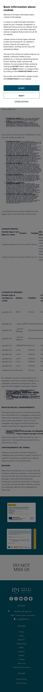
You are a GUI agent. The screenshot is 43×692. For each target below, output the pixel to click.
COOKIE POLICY (12, 79)
